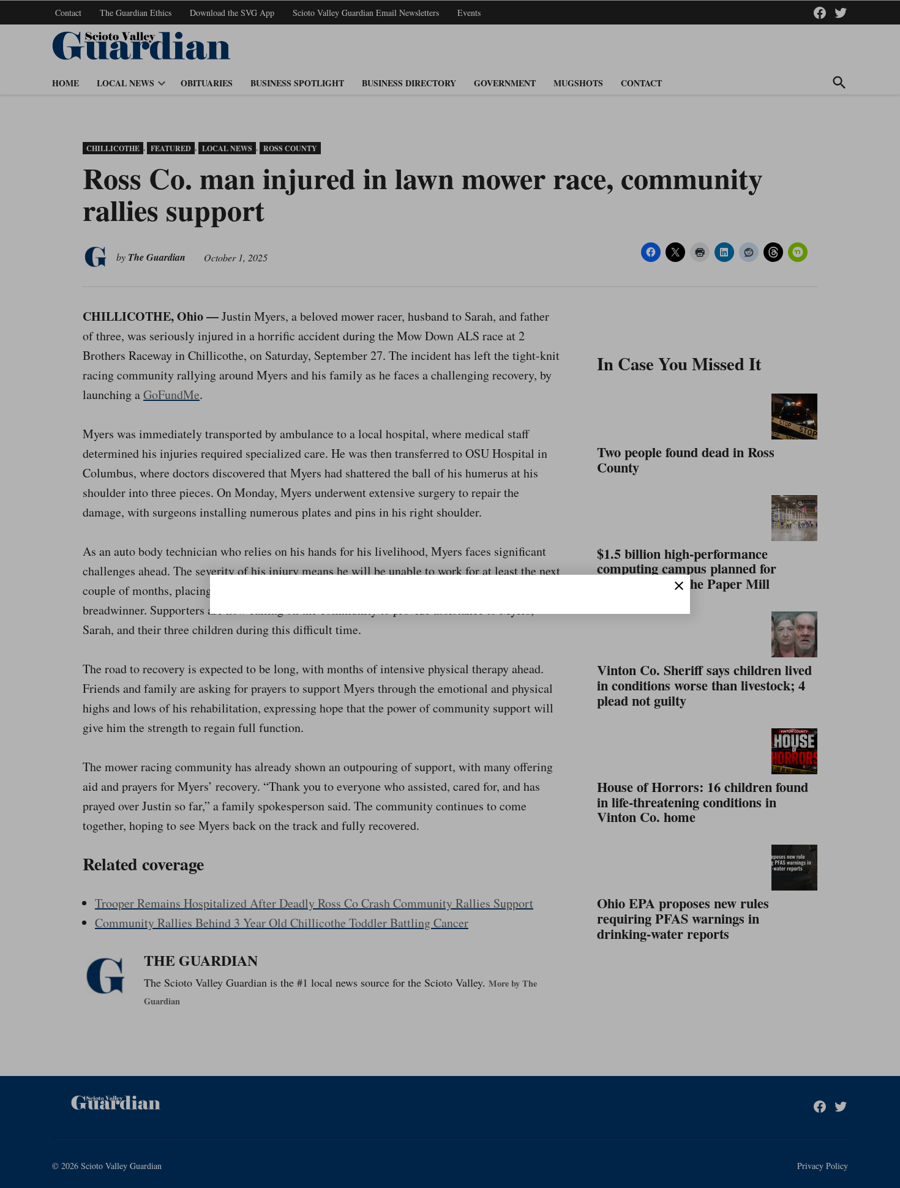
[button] (450, 594)
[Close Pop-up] (679, 586)
